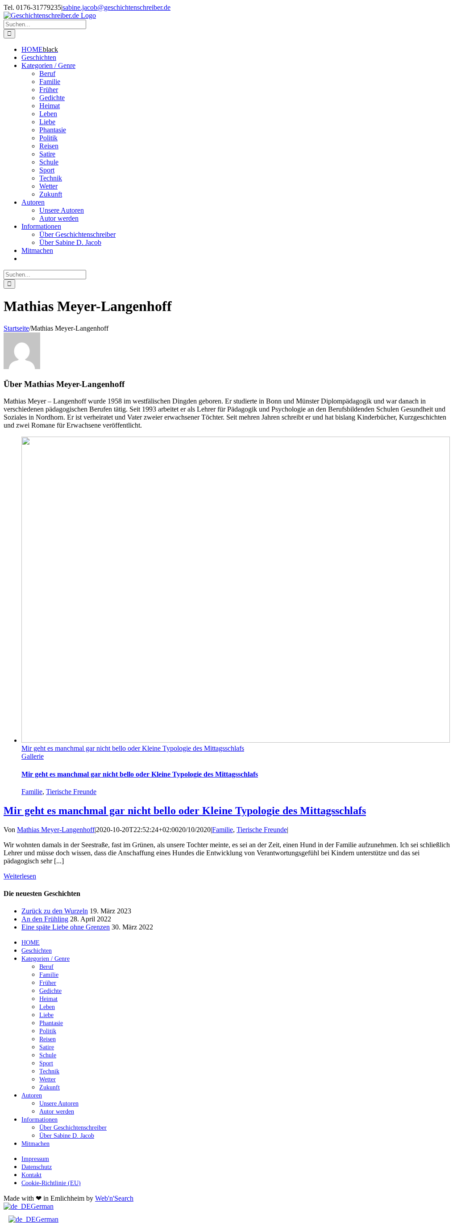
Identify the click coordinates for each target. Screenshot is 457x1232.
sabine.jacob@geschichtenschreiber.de (116, 7)
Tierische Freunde (71, 791)
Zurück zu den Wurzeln (54, 911)
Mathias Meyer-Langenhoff (56, 829)
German (42, 1206)
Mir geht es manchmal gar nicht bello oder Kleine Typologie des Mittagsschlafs (132, 748)
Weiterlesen (20, 876)
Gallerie (32, 756)
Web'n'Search (114, 1198)
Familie (31, 791)
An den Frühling (44, 919)
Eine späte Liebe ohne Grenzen (65, 927)
